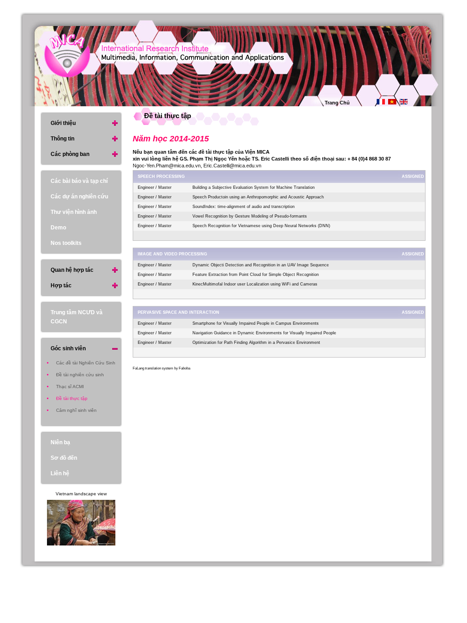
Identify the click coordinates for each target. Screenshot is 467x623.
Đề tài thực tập (72, 398)
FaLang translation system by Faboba (161, 368)
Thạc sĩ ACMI (70, 386)
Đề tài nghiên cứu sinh (80, 374)
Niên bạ (60, 442)
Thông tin (62, 138)
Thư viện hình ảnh (74, 212)
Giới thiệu (63, 123)
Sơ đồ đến (64, 458)
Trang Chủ (337, 102)
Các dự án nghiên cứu (79, 196)
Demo (58, 227)
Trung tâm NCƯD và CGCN (77, 317)
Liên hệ (60, 473)
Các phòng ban (70, 154)
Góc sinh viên (68, 348)
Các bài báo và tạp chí (79, 181)
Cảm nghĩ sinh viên (76, 410)
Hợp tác (61, 285)
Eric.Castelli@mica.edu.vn (232, 165)
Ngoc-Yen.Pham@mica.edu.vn (167, 165)
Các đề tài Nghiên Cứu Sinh (85, 362)
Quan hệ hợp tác (72, 270)
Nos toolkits (66, 243)
